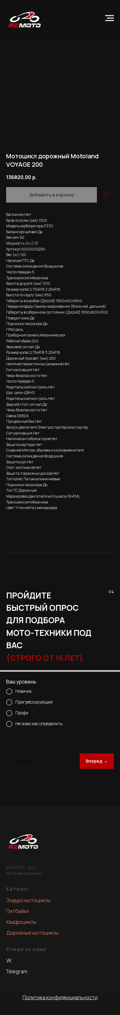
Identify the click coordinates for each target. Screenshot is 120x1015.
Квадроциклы (21, 922)
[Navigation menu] (109, 18)
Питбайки (17, 911)
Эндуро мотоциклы (28, 900)
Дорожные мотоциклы (32, 932)
